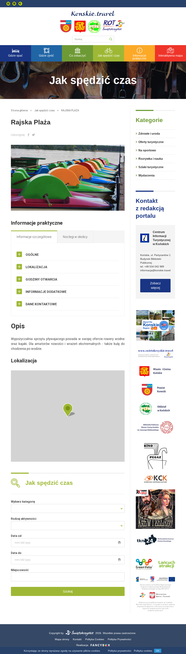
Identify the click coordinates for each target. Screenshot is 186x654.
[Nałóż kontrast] (20, 3)
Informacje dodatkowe (46, 292)
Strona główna (19, 110)
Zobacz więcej (155, 285)
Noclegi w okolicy (75, 237)
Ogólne (32, 255)
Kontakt (77, 639)
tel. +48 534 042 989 (152, 266)
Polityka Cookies (94, 639)
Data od (16, 536)
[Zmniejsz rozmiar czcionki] (14, 3)
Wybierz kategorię (23, 501)
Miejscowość (20, 570)
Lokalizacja (36, 267)
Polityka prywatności (119, 650)
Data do (16, 553)
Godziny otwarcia (41, 279)
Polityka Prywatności (119, 639)
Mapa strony (62, 639)
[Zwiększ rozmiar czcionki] (8, 3)
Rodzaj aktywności (23, 518)
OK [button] (157, 650)
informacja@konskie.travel (155, 270)
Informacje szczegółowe (34, 237)
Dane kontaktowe (41, 304)
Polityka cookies (143, 650)
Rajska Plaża (70, 110)
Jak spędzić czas (44, 110)
